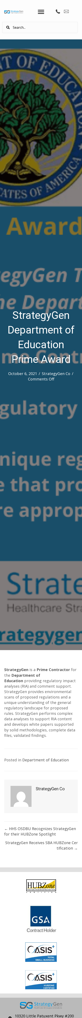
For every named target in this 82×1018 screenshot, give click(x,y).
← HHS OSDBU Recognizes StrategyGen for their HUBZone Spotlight (40, 831)
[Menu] (41, 12)
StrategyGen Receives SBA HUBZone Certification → (41, 845)
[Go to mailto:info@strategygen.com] (66, 12)
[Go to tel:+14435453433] (58, 11)
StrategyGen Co (56, 373)
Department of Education (45, 759)
